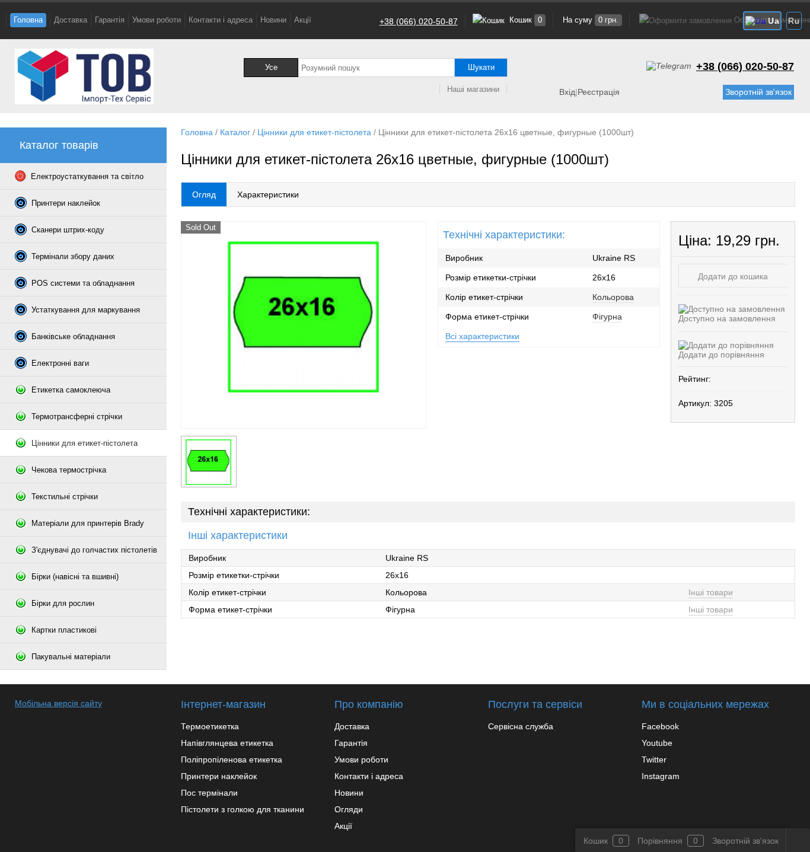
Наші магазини (473, 89)
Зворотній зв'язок (758, 92)
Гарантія (110, 19)
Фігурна (607, 316)
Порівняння (660, 840)
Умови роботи (156, 19)
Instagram (661, 776)
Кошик (524, 19)
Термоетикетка (210, 726)
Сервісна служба (520, 726)
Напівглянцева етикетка (227, 743)
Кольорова (613, 297)
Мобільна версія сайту (58, 703)
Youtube (657, 743)
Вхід (567, 92)
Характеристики (268, 194)
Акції (302, 19)
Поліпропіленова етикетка (231, 759)
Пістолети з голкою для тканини (242, 809)
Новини (273, 19)
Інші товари (710, 592)
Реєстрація (599, 92)
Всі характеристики (482, 336)
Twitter (654, 759)
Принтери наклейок (219, 776)
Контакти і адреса (221, 19)
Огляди (348, 809)
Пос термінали (209, 792)
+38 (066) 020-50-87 (419, 21)
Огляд (204, 194)
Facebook (660, 726)
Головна (28, 19)
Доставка (70, 19)
